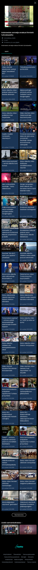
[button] (19, 16)
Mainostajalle (18, 559)
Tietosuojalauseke (29, 554)
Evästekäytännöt (7, 562)
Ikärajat (23, 557)
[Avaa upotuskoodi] (35, 7)
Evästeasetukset (20, 562)
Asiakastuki (9, 559)
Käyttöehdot (7, 554)
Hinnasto (31, 557)
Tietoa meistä (31, 562)
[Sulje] (35, 3)
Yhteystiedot (29, 559)
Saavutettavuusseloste (11, 557)
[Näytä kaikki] (19, 529)
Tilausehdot (17, 554)
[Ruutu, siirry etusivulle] (19, 547)
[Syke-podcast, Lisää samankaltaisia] (28, 530)
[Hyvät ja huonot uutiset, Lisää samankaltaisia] (10, 530)
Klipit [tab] (7, 51)
